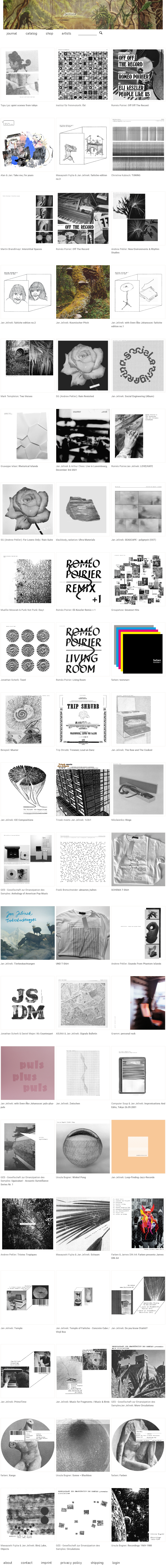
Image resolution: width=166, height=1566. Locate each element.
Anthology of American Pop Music (29, 893)
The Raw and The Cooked (138, 750)
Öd (83, 105)
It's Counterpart (45, 1033)
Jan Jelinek (7, 322)
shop (49, 33)
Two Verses (26, 396)
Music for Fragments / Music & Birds (90, 1401)
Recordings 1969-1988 (140, 1545)
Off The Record (81, 249)
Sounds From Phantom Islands (144, 963)
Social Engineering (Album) (139, 396)
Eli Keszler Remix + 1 (84, 610)
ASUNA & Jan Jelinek (67, 1033)
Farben (123, 1475)
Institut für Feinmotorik (68, 105)
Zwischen (75, 1103)
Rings (128, 820)
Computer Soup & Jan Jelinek (127, 1103)
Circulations (73, 1549)
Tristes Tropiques (27, 1254)
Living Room (79, 680)
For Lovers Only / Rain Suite (38, 539)
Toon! (23, 680)
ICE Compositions (23, 820)
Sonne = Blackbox (82, 1475)
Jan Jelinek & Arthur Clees (70, 466)
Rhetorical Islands (28, 466)
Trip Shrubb (62, 750)
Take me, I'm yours (23, 175)
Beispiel (5, 750)
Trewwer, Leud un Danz (82, 750)
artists (66, 33)
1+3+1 (88, 820)
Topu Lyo (5, 105)
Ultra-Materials (87, 539)
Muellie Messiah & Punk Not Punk (19, 610)
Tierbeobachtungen (24, 963)
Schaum (95, 1254)
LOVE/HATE (146, 466)
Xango (12, 1475)
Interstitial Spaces (32, 249)
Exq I (41, 610)
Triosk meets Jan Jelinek (69, 820)
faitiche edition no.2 (25, 322)
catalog (31, 33)
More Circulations (144, 1405)
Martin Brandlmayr (11, 249)
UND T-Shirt (62, 963)
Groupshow (117, 610)
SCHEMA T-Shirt (120, 890)
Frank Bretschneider (67, 890)
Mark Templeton (9, 396)
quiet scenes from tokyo (24, 105)
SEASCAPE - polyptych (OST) (140, 539)
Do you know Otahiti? (136, 1328)
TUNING (136, 175)
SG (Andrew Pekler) (66, 396)
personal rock (128, 1033)
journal (12, 33)
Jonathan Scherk (10, 680)
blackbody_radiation (66, 539)
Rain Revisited (86, 396)
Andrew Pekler (119, 249)
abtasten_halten (87, 890)
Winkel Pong (79, 1177)
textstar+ (124, 680)
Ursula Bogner (63, 1177)
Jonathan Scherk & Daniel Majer (18, 1033)
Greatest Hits (132, 610)
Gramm (115, 1033)
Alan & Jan (6, 175)
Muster (14, 750)
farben (114, 680)
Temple (18, 1328)
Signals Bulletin (88, 1033)
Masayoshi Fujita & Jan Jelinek (72, 175)
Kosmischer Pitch (79, 322)
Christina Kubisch (120, 175)
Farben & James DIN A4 (124, 1254)
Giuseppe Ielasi (9, 466)
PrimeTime (20, 1401)
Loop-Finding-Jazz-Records (140, 1177)
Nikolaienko (117, 820)
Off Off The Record (138, 105)
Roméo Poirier (119, 105)
